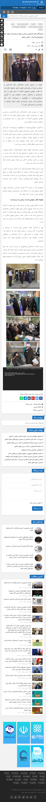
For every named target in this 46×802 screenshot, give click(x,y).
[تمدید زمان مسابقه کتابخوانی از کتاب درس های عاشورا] (23, 710)
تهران (42, 776)
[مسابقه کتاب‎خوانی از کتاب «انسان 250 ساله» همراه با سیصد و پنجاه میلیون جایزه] (23, 702)
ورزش (16, 783)
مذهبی (25, 783)
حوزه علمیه (17, 776)
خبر (9, 776)
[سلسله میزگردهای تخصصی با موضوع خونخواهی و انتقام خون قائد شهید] (23, 540)
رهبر (26, 779)
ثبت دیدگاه (37, 508)
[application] (23, 378)
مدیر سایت (28, 404)
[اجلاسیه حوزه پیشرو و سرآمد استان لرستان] (23, 678)
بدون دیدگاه (37, 410)
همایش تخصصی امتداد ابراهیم (32, 450)
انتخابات (15, 773)
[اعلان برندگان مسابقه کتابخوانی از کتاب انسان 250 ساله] (23, 694)
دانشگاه (34, 779)
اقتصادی (25, 773)
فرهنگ (10, 779)
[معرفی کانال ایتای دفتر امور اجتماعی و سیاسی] (23, 549)
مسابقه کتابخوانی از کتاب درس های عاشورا (28, 446)
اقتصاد (33, 773)
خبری (42, 779)
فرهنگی (42, 783)
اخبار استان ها (23, 24)
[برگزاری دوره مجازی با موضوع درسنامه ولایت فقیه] (23, 643)
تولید (35, 776)
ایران (7, 773)
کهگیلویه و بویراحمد (19, 27)
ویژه (40, 29)
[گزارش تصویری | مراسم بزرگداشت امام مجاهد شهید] (23, 531)
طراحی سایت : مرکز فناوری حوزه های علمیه (33, 792)
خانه (40, 24)
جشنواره (27, 776)
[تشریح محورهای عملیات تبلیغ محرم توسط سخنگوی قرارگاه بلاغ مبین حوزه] (23, 670)
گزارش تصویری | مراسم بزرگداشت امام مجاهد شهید (28, 16)
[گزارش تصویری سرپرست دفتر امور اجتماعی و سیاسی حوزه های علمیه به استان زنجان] (23, 558)
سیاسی (19, 779)
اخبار (33, 24)
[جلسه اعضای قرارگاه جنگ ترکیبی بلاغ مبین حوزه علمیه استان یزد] (23, 686)
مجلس (33, 783)
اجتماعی (42, 773)
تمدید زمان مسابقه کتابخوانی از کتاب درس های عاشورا (24, 443)
